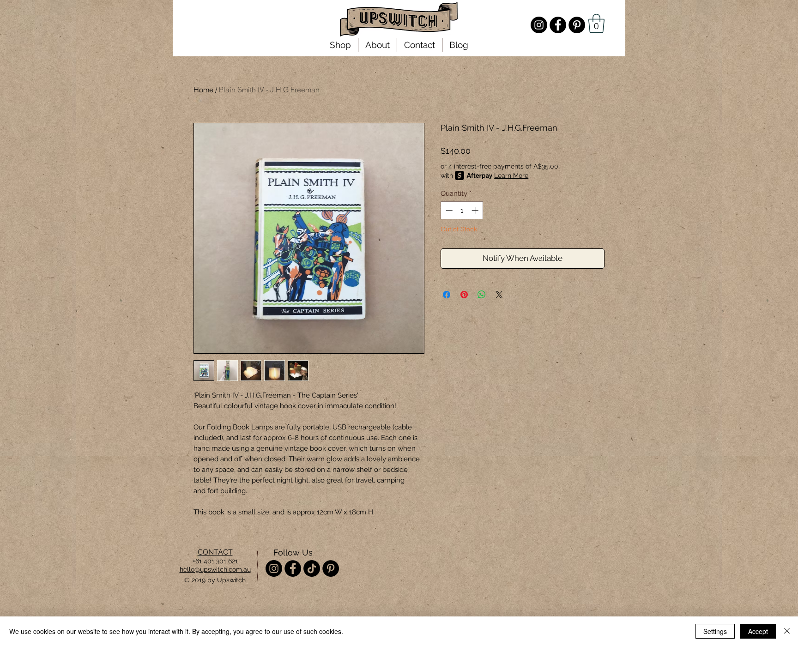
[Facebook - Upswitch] (558, 25)
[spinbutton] (462, 210)
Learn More (511, 175)
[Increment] (476, 210)
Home (203, 89)
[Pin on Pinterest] (464, 294)
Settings (715, 631)
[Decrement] (448, 210)
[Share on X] (499, 294)
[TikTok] (311, 568)
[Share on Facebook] (446, 294)
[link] (596, 23)
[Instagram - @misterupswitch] (539, 25)
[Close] (786, 631)
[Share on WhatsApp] (481, 294)
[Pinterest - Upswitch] (576, 25)
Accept (758, 631)
